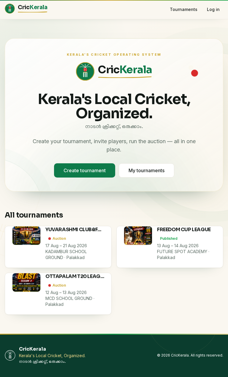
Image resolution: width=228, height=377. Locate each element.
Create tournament (85, 170)
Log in (213, 9)
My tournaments (146, 170)
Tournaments (183, 9)
